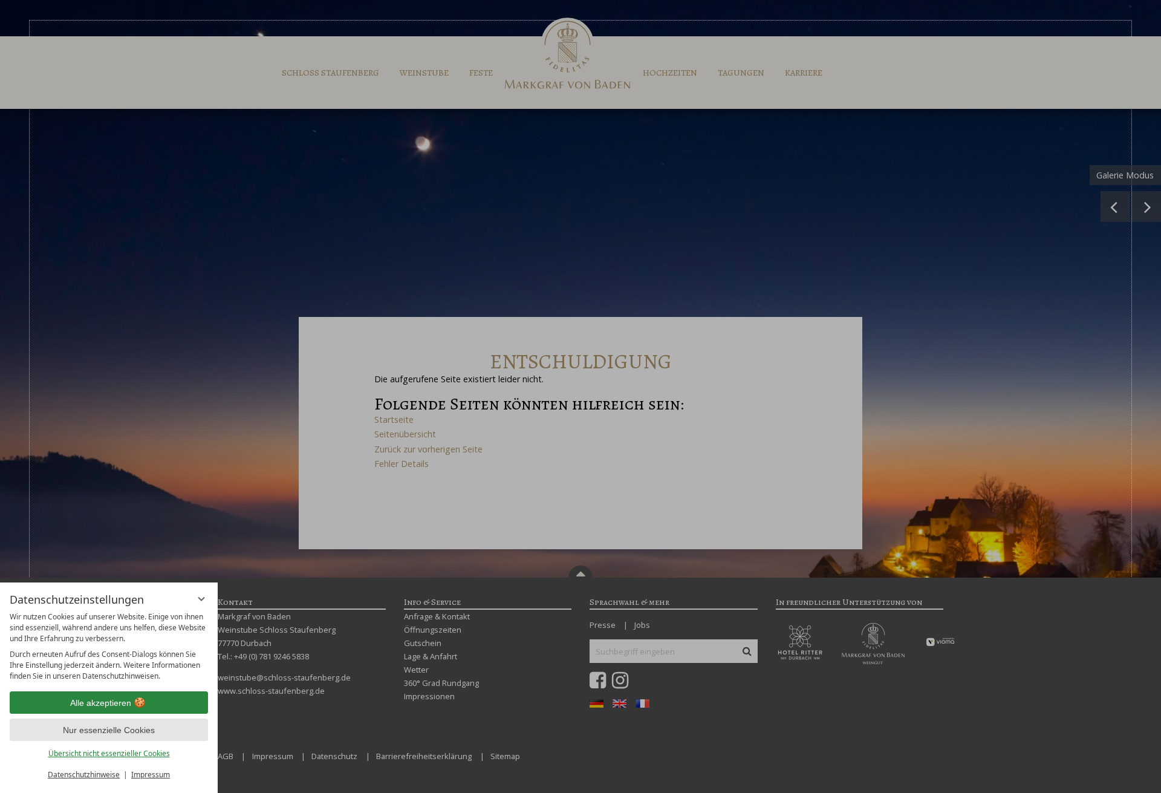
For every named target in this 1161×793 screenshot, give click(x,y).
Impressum (150, 774)
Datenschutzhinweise (84, 774)
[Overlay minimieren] (201, 599)
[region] (109, 647)
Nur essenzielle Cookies (109, 730)
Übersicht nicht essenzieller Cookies (109, 753)
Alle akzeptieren (100, 703)
